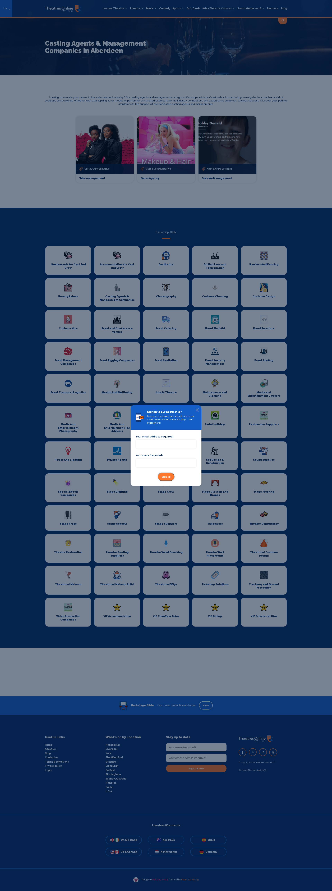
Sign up (166, 476)
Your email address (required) (154, 436)
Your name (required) (149, 455)
